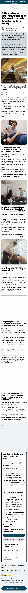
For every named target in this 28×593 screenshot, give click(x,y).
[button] (14, 545)
